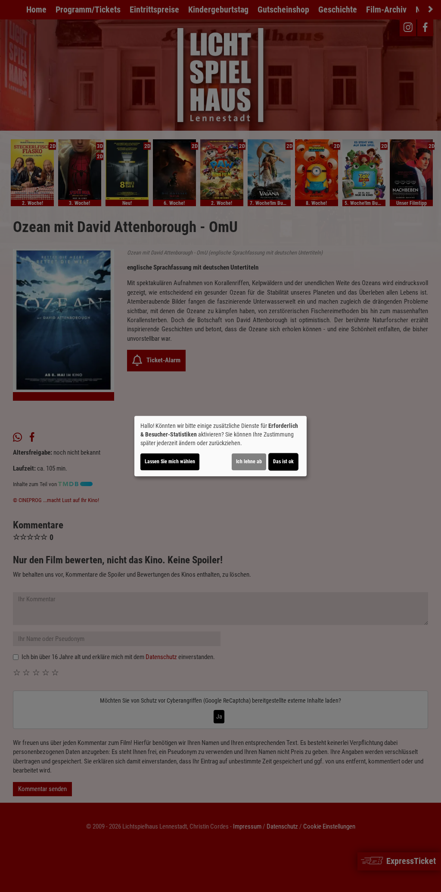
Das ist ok (283, 462)
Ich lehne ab (249, 462)
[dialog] (220, 446)
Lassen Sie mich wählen (170, 462)
